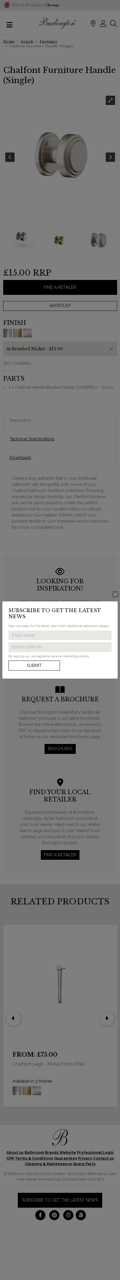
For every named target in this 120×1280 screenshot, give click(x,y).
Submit (34, 665)
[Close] (115, 594)
